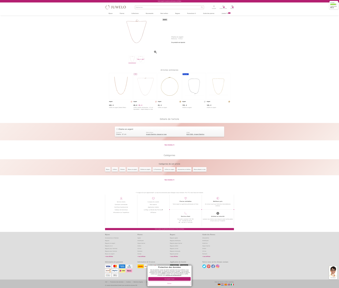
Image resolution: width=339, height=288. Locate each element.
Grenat (139, 254)
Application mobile (153, 207)
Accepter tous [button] (169, 279)
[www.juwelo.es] (225, 284)
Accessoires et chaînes (184, 169)
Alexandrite (205, 238)
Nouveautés (149, 13)
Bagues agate (174, 238)
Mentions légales (138, 282)
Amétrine (205, 243)
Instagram (217, 266)
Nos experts (153, 204)
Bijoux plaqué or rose (200, 169)
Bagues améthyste (175, 241)
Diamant (140, 251)
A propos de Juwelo (153, 202)
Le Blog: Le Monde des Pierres (152, 210)
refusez (164, 272)
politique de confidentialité (173, 275)
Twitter (204, 266)
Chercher (202, 7)
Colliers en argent (169, 169)
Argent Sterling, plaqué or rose (156, 134)
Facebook (213, 266)
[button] (214, 7)
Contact (148, 282)
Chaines (122, 169)
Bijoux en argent (132, 169)
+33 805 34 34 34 (187, 221)
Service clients (121, 202)
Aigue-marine (141, 243)
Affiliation (153, 212)
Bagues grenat (174, 254)
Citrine (139, 248)
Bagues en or (109, 246)
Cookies (128, 282)
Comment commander (121, 204)
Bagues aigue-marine (176, 243)
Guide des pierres (208, 13)
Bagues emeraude (175, 251)
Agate (139, 238)
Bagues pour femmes (111, 248)
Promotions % (191, 13)
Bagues (177, 13)
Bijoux (111, 13)
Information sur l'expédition (121, 212)
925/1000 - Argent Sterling (195, 134)
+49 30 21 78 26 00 (186, 222)
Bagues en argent (110, 243)
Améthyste (205, 241)
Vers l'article (169, 145)
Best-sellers (164, 13)
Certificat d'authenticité (121, 207)
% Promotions (157, 169)
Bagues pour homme (111, 251)
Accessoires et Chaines (112, 238)
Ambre (139, 246)
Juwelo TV (225, 13)
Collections (135, 13)
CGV (106, 282)
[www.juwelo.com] (229, 284)
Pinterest (208, 266)
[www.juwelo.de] (219, 284)
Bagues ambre (174, 246)
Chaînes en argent (145, 169)
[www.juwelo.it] (232, 284)
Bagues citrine (174, 248)
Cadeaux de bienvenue (121, 210)
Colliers (115, 169)
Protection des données (117, 282)
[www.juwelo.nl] (222, 284)
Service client (185, 216)
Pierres (122, 13)
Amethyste (141, 241)
